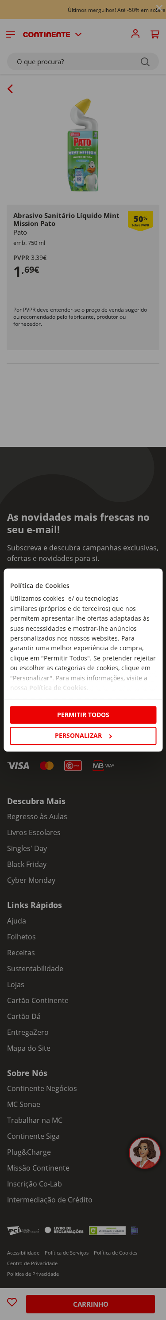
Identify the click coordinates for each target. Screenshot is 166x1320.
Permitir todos (83, 714)
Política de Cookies (57, 687)
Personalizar (78, 735)
